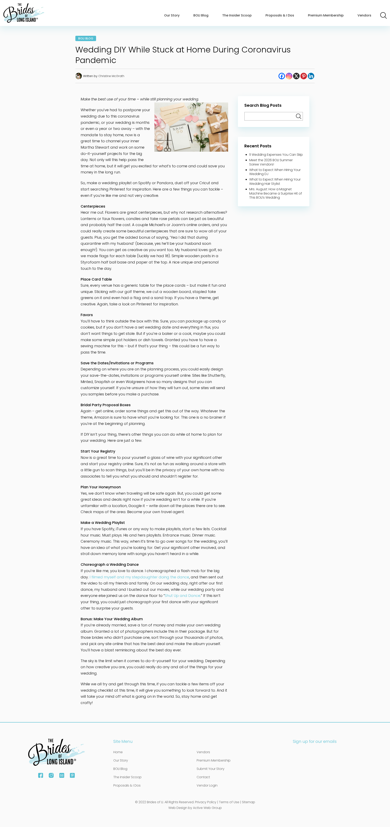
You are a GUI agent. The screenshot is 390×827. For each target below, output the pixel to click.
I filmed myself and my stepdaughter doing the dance (139, 577)
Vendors (364, 15)
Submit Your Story (210, 768)
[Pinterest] (303, 76)
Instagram (51, 775)
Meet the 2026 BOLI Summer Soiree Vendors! (271, 162)
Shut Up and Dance (182, 595)
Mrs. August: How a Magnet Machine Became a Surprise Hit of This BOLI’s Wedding (275, 193)
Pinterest (72, 775)
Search (383, 15)
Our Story (172, 15)
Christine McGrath (111, 76)
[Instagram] (289, 76)
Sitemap (248, 802)
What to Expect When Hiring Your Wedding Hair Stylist (275, 181)
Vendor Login (207, 785)
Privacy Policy (205, 802)
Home (118, 752)
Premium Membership (326, 15)
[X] (296, 76)
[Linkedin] (311, 76)
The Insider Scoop (237, 15)
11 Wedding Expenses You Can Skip (276, 154)
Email (61, 775)
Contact (203, 777)
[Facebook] (281, 76)
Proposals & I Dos (279, 15)
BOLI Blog (200, 15)
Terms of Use (229, 802)
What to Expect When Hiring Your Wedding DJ (275, 172)
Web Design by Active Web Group (195, 807)
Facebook (40, 775)
